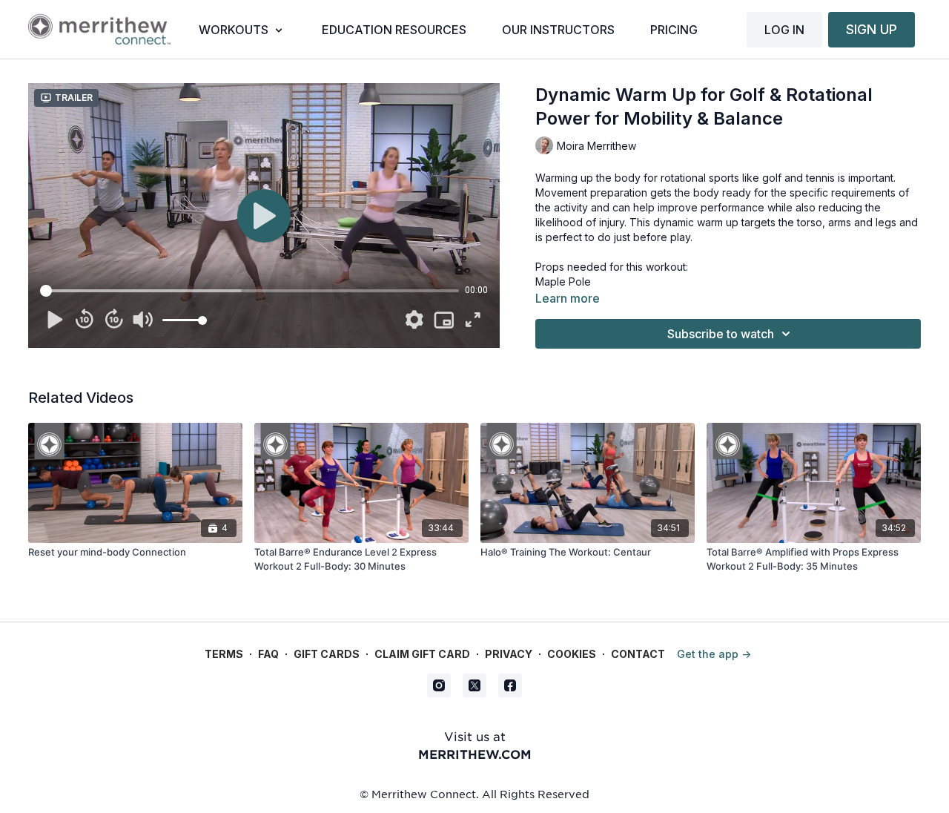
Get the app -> (714, 654)
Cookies (571, 654)
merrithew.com (475, 753)
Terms (224, 654)
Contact (638, 654)
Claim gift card (422, 654)
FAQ (268, 654)
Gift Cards (327, 654)
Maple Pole (563, 281)
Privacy (508, 654)
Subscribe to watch (720, 333)
